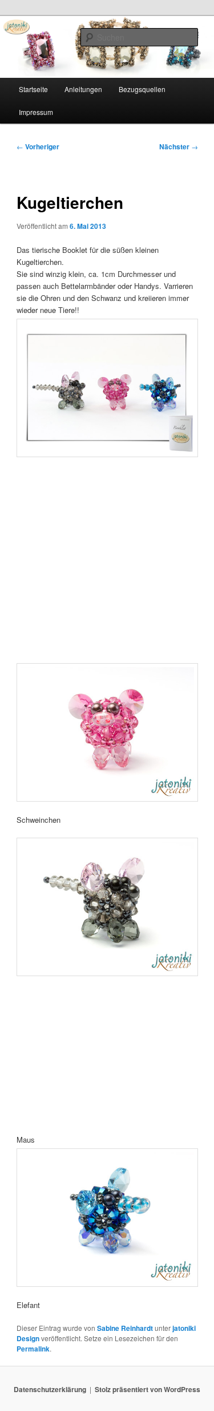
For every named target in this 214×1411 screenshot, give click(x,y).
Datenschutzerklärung (50, 1389)
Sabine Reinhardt (125, 1328)
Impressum (36, 112)
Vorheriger (38, 146)
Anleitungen (83, 89)
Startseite (33, 89)
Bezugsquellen (142, 89)
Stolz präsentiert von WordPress (147, 1389)
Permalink (33, 1348)
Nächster (178, 146)
